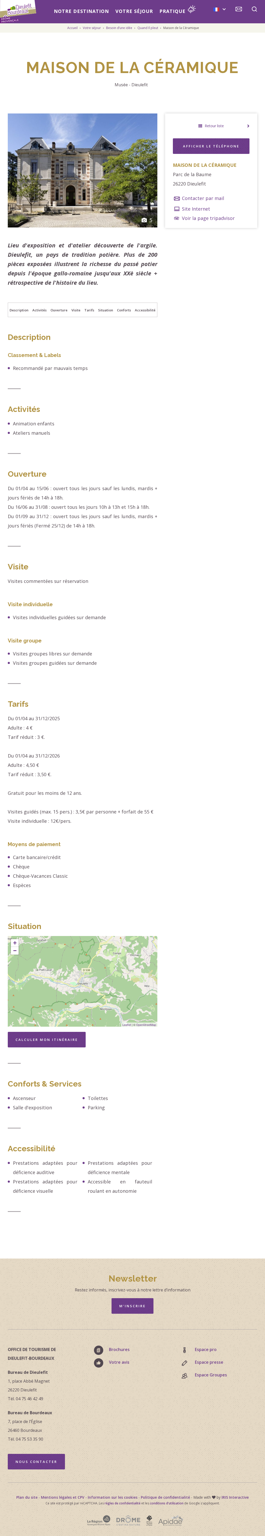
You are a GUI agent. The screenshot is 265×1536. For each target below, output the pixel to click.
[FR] (220, 9)
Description (19, 310)
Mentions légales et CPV (62, 1497)
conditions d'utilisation (166, 1503)
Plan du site (27, 1497)
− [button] (15, 950)
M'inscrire (132, 1306)
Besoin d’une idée (119, 28)
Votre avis (119, 1362)
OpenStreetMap (146, 1025)
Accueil (72, 28)
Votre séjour (134, 11)
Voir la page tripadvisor (208, 218)
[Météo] (192, 10)
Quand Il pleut (148, 28)
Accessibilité (145, 310)
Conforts (124, 310)
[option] (83, 170)
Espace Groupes (211, 1375)
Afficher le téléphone (211, 146)
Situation (105, 310)
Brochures (119, 1349)
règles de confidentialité (123, 1503)
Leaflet (126, 1025)
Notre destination (81, 11)
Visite (75, 310)
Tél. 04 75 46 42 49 (25, 1399)
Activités (39, 310)
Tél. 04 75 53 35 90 (25, 1439)
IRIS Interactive (235, 1497)
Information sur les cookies (112, 1497)
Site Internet (195, 209)
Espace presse (209, 1362)
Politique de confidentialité (165, 1497)
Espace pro (206, 1349)
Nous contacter (36, 1461)
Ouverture (59, 310)
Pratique (172, 11)
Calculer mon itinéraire (47, 1039)
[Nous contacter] (238, 10)
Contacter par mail (202, 198)
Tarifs (89, 310)
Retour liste (214, 125)
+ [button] (15, 943)
